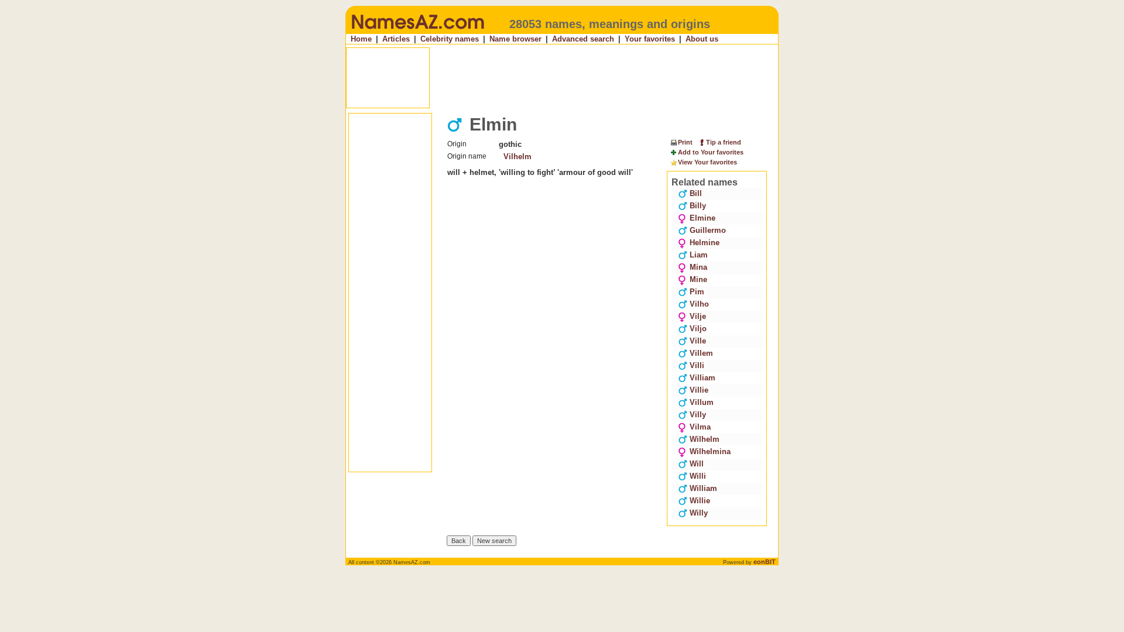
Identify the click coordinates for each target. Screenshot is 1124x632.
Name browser (515, 39)
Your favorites (650, 39)
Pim (697, 291)
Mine (698, 279)
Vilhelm (517, 156)
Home (361, 39)
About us (702, 39)
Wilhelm (704, 439)
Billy (698, 205)
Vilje (698, 316)
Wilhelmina (710, 451)
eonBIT (764, 561)
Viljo (698, 328)
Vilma (700, 427)
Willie (700, 500)
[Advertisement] (563, 77)
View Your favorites (707, 162)
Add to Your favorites (710, 152)
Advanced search (583, 39)
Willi (698, 476)
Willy (699, 513)
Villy (698, 414)
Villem (701, 353)
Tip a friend (723, 142)
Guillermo (708, 230)
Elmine (702, 218)
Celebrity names (449, 39)
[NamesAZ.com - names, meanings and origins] (417, 31)
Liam (699, 254)
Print (685, 142)
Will (697, 463)
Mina (698, 267)
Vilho (699, 304)
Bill (696, 193)
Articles (396, 39)
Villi (697, 365)
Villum (702, 402)
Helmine (704, 242)
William (703, 488)
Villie (699, 390)
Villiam (702, 377)
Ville (698, 340)
